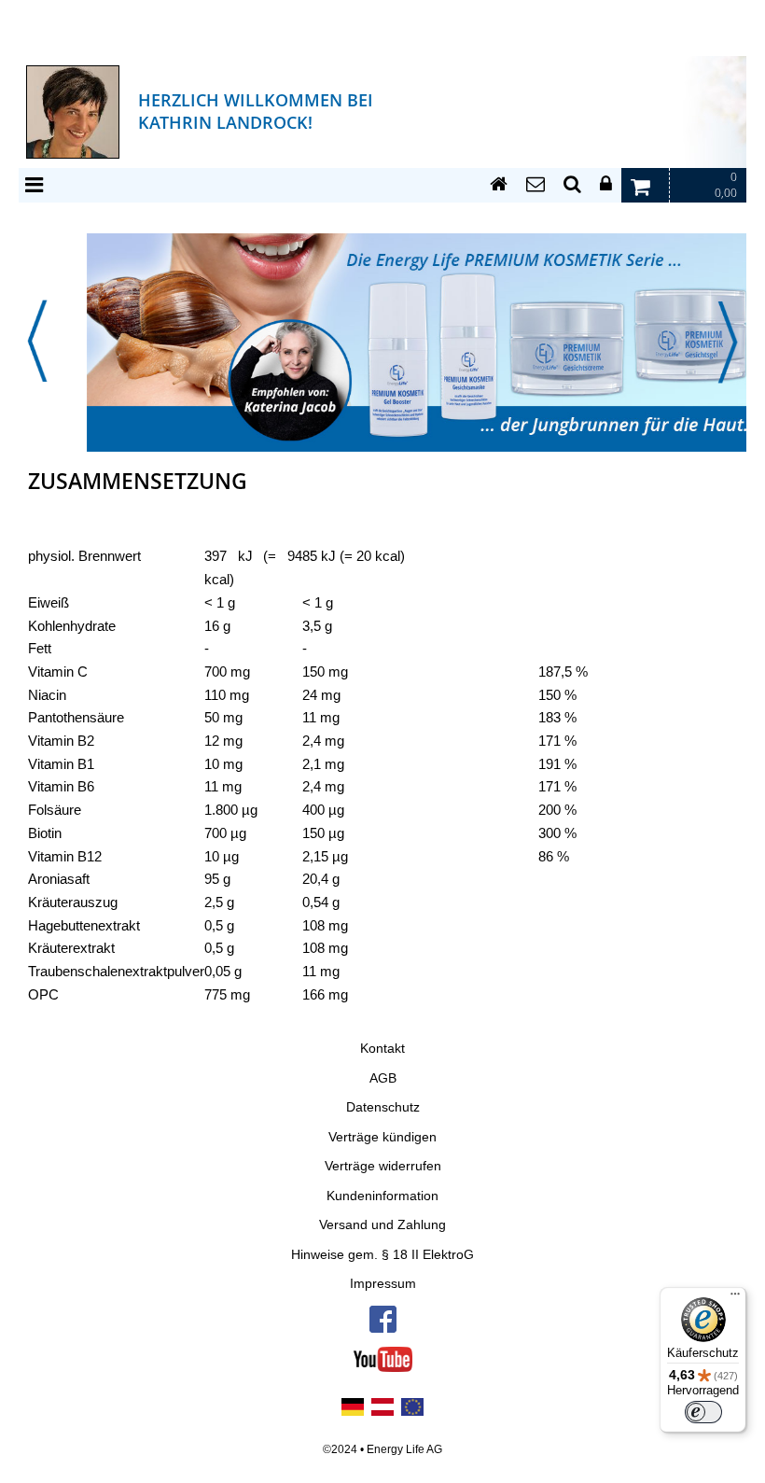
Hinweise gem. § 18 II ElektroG (382, 1255)
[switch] (703, 1412)
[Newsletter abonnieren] (535, 185)
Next (728, 341)
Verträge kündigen (382, 1137)
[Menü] (735, 1298)
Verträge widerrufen (383, 1166)
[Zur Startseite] (498, 185)
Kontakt (382, 1049)
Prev (37, 341)
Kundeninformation (382, 1196)
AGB (382, 1078)
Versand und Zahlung (382, 1225)
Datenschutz (383, 1107)
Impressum (383, 1284)
